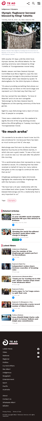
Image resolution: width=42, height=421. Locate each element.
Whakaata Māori (9, 402)
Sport (5, 383)
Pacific (5, 386)
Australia (6, 390)
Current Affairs (8, 366)
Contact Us (7, 399)
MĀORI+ (6, 406)
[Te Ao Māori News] (10, 344)
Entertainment (8, 379)
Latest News (7, 349)
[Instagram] (38, 353)
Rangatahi (6, 376)
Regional (6, 359)
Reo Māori (6, 369)
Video (5, 352)
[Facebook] (38, 349)
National (6, 356)
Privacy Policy (7, 411)
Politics (5, 362)
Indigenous (6, 9)
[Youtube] (38, 357)
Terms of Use (17, 411)
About (5, 396)
